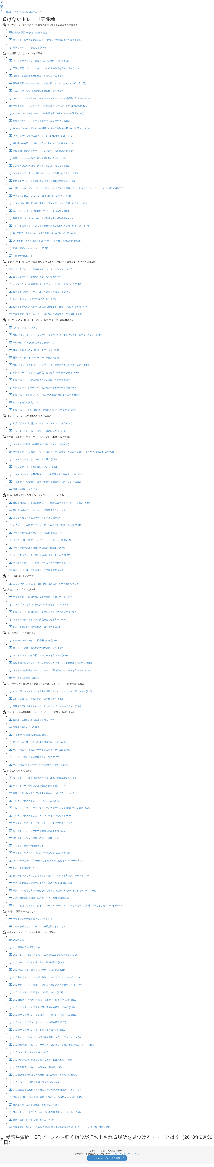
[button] (2, 2)
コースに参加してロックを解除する (107, 1158)
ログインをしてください (127, 1153)
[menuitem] (2, 7)
